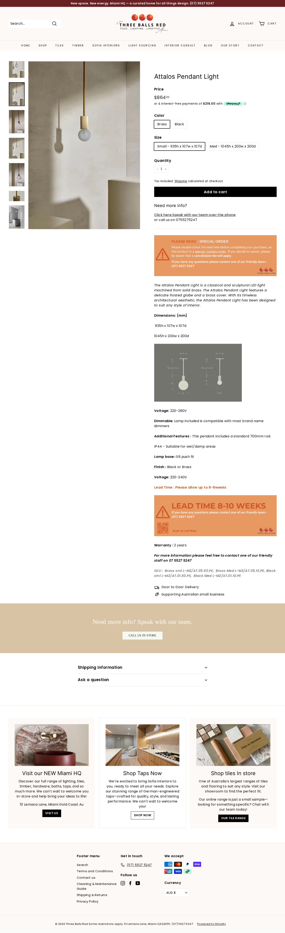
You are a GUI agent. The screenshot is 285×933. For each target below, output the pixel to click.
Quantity (162, 160)
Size (158, 137)
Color (159, 115)
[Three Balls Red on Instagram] (123, 883)
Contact (256, 45)
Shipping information (100, 667)
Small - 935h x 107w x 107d (179, 146)
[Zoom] (84, 145)
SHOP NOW (142, 815)
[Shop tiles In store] (233, 745)
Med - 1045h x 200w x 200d (233, 146)
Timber (78, 45)
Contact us (86, 877)
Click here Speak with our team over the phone (195, 214)
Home (25, 45)
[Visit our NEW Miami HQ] (52, 745)
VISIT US (51, 813)
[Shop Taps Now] (142, 745)
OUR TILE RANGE (233, 818)
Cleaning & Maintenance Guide (97, 886)
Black (179, 124)
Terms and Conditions (95, 871)
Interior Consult (180, 45)
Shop (43, 45)
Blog (208, 45)
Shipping (181, 181)
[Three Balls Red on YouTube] (138, 883)
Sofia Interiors (106, 45)
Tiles (59, 45)
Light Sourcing (142, 45)
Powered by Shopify (211, 924)
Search (82, 865)
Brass (162, 124)
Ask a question (93, 680)
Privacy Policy (87, 901)
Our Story (230, 45)
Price (159, 89)
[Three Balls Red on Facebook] (130, 883)
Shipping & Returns (92, 895)
